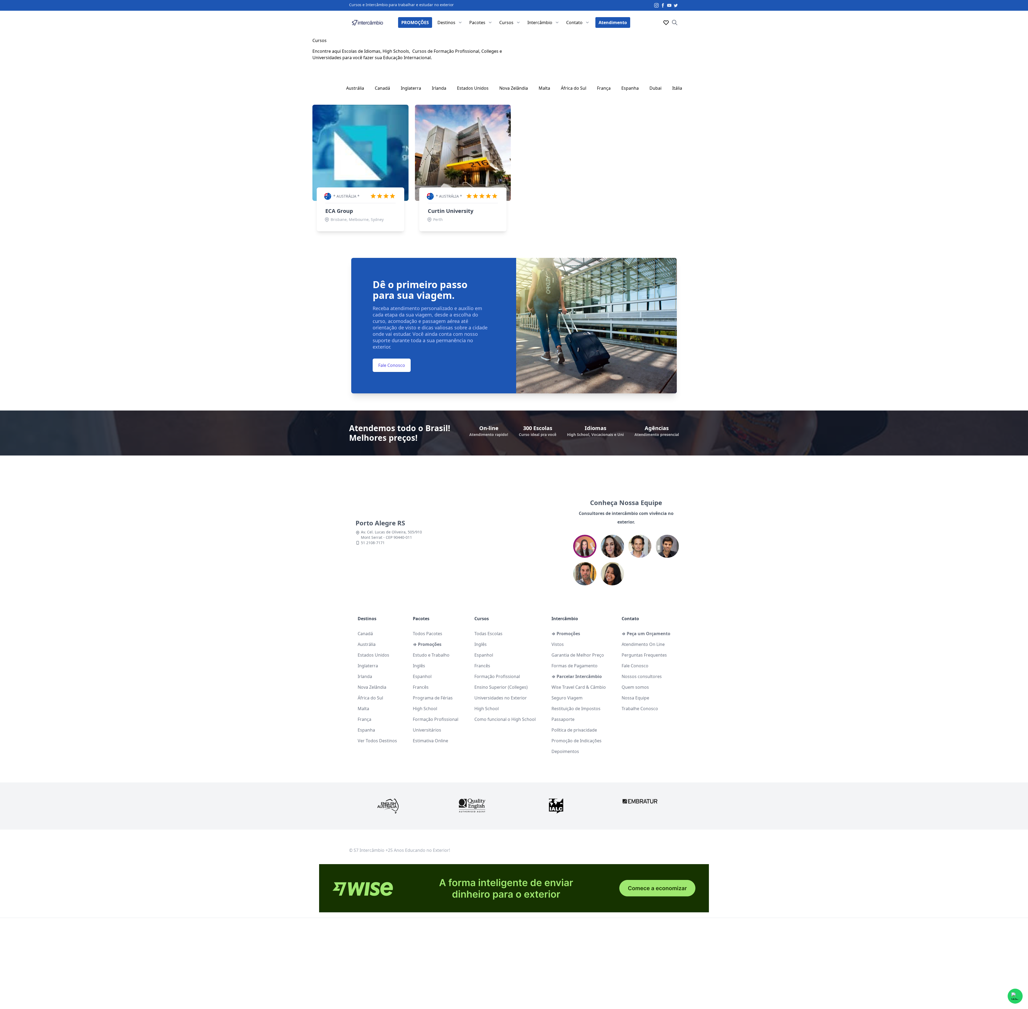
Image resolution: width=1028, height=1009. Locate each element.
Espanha (630, 88)
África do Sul (573, 88)
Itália (677, 88)
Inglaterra (411, 88)
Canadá (382, 88)
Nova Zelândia (513, 88)
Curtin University (450, 210)
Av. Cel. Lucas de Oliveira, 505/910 (391, 531)
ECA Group (339, 210)
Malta (544, 88)
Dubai (655, 88)
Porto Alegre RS (380, 522)
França (604, 88)
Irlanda (439, 88)
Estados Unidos (473, 88)
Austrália (355, 88)
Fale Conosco (391, 365)
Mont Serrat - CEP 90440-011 (386, 537)
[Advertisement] (514, 966)
